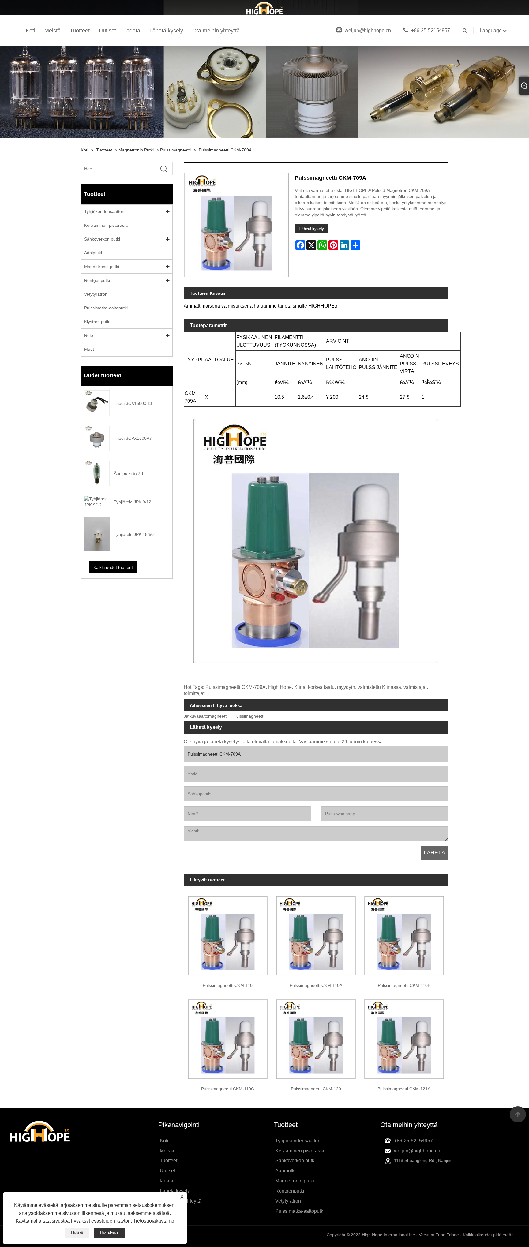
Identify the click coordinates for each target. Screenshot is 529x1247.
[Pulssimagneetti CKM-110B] (404, 934)
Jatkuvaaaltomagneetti (205, 716)
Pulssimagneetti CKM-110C (227, 1088)
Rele (88, 335)
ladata (132, 31)
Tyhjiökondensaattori (104, 211)
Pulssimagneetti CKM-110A (316, 985)
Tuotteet (80, 31)
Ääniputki (93, 252)
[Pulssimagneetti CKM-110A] (316, 934)
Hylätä (77, 1232)
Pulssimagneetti (175, 149)
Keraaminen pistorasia (106, 225)
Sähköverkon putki (102, 239)
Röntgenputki (97, 280)
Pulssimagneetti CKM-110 (228, 985)
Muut (89, 349)
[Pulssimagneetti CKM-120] (316, 1037)
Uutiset (107, 31)
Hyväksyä (109, 1232)
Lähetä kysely (166, 31)
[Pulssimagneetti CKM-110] (228, 934)
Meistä (52, 31)
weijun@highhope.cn (368, 30)
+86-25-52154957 (430, 30)
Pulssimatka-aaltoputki (106, 307)
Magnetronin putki (136, 149)
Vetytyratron (95, 294)
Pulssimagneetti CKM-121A (403, 1088)
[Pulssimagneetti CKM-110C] (228, 1037)
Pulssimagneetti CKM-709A (225, 149)
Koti (30, 31)
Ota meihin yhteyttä (216, 31)
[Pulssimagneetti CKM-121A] (404, 1037)
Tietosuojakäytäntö (153, 1220)
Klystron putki (97, 321)
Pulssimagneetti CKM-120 (316, 1088)
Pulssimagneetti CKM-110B (404, 985)
